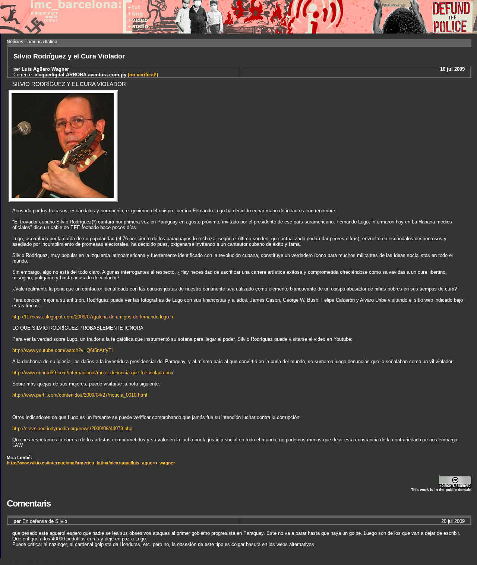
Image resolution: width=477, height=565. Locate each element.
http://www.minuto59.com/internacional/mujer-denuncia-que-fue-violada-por (92, 372)
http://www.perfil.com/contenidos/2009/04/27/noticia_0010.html (79, 395)
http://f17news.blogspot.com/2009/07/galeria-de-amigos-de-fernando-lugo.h (92, 317)
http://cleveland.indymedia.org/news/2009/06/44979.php (72, 428)
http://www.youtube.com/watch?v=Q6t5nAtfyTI (62, 350)
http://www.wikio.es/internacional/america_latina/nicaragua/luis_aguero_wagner (91, 463)
